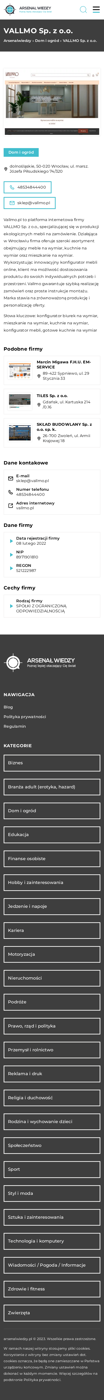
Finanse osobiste (26, 858)
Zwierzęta (19, 1312)
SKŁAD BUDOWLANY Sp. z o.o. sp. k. (64, 427)
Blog (8, 707)
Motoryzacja (21, 954)
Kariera (16, 930)
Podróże (17, 1002)
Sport (14, 1169)
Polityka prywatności (25, 716)
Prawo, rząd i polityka (32, 1026)
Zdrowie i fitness (26, 1289)
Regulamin (15, 726)
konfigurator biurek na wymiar (67, 316)
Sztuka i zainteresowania (36, 1217)
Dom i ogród (21, 152)
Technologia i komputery (36, 1241)
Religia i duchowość (30, 1097)
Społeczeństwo (24, 1145)
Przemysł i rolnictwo (30, 1050)
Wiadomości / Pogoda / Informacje (47, 1265)
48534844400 (31, 187)
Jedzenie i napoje (27, 906)
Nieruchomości (25, 978)
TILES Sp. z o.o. (52, 395)
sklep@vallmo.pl (33, 203)
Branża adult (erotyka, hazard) (41, 787)
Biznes (15, 762)
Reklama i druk (25, 1073)
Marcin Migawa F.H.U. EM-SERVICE (64, 364)
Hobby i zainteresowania (35, 882)
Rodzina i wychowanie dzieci (40, 1121)
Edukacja (18, 834)
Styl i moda (20, 1193)
